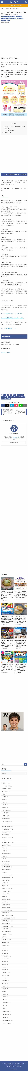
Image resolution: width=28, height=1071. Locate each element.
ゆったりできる (7, 821)
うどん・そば (7, 853)
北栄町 (5, 967)
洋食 (5, 856)
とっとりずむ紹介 (18, 1066)
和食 (5, 850)
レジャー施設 (4, 18)
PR (5, 999)
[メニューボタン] (2, 2)
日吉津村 (6, 980)
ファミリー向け (7, 874)
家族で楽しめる (20, 18)
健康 (7, 16)
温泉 (5, 936)
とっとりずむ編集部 (14, 433)
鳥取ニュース (7, 788)
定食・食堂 (6, 818)
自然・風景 (6, 928)
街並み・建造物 (7, 907)
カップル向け (7, 831)
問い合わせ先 (7, 132)
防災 (5, 1008)
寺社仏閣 (6, 896)
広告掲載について (12, 1064)
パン (5, 872)
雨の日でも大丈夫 (8, 915)
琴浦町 (5, 969)
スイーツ (6, 880)
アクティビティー (8, 926)
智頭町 (5, 953)
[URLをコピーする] (25, 405)
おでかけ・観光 (19, 16)
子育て (13, 16)
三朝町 (5, 961)
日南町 (5, 996)
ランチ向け (6, 861)
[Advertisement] (14, 39)
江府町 (5, 991)
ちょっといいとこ (8, 837)
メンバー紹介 (14, 1063)
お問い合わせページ (10, 1066)
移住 (5, 1005)
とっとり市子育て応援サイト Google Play (12, 318)
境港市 (5, 978)
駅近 (5, 840)
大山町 (5, 983)
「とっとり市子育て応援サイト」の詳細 (14, 126)
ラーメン (6, 864)
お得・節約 (6, 812)
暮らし (4, 16)
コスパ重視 (6, 834)
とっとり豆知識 (7, 786)
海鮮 (5, 848)
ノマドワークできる (8, 842)
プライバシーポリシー (21, 1063)
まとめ (5, 1017)
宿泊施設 (6, 912)
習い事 (5, 804)
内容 (8, 128)
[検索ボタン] (26, 2)
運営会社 (6, 1064)
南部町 (5, 988)
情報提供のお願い (20, 1064)
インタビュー (7, 1014)
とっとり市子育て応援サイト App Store (11, 313)
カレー (5, 885)
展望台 (5, 902)
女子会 (5, 882)
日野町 (5, 994)
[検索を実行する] (25, 764)
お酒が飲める (7, 845)
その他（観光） (7, 910)
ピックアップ (7, 1002)
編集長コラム (7, 1011)
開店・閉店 (6, 810)
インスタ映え (7, 923)
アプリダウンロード (11, 130)
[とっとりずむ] (14, 2)
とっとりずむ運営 (8, 1023)
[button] (3, 405)
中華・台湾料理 (7, 866)
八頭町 (5, 947)
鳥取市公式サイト (5, 352)
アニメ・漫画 (7, 931)
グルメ (6, 815)
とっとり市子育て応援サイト (8, 328)
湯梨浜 (5, 964)
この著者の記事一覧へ (14, 442)
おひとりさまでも (8, 826)
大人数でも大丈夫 (8, 829)
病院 (10, 16)
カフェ (6, 823)
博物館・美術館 (7, 899)
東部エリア (4, 20)
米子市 (6, 975)
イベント (6, 791)
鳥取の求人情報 (7, 1020)
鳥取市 (8, 20)
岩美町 (6, 942)
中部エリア (7, 956)
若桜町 (5, 950)
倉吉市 (6, 959)
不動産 (5, 796)
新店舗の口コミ (16, 437)
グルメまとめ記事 (8, 877)
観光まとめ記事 (7, 934)
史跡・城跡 (6, 904)
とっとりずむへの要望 (6, 1063)
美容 (5, 794)
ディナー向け (7, 869)
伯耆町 (5, 986)
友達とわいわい (7, 888)
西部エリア (7, 972)
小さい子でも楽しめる (12, 18)
